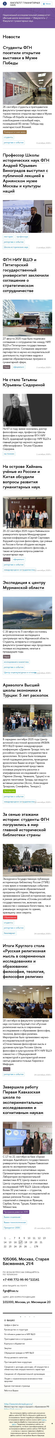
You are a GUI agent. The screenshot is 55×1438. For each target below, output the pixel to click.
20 (36, 1242)
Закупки (7, 1348)
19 (31, 1242)
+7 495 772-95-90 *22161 (21, 1280)
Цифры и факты (11, 1325)
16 (15, 1242)
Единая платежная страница (17, 1386)
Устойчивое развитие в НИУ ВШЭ (19, 1334)
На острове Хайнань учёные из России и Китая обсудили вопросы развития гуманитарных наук (22, 476)
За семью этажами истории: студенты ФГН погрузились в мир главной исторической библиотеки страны (26, 824)
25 (20, 1246)
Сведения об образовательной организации (24, 1374)
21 (41, 1242)
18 (26, 1242)
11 (34, 1238)
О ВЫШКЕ (9, 1320)
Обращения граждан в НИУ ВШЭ (19, 1352)
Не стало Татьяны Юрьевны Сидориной (24, 382)
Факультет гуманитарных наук (25, 4)
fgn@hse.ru (10, 1291)
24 (15, 1246)
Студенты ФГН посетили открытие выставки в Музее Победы (21, 55)
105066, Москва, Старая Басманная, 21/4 (26, 1261)
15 (10, 1242)
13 (44, 1238)
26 (25, 1246)
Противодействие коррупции (18, 1362)
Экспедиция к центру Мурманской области (24, 585)
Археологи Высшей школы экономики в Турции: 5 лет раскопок (25, 690)
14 (5, 1242)
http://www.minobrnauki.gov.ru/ (18, 1404)
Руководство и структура (16, 1329)
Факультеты (39, 17)
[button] (20, 1316)
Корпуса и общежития (14, 1343)
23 (10, 1246)
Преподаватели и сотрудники (18, 1339)
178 (36, 1246)
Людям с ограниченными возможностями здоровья (23, 1379)
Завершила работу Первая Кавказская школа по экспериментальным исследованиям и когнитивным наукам (23, 1100)
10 (29, 1238)
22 (5, 1246)
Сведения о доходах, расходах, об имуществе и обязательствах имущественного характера (26, 1368)
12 (39, 1238)
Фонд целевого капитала (15, 1357)
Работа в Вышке (11, 1390)
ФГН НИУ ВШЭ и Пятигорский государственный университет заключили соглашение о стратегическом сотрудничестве (26, 275)
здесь (44, 1420)
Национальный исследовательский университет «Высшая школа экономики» (26, 16)
